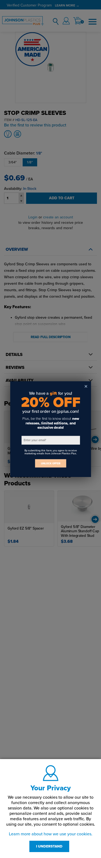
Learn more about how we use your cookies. (50, 834)
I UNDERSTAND (49, 846)
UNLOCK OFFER (50, 463)
